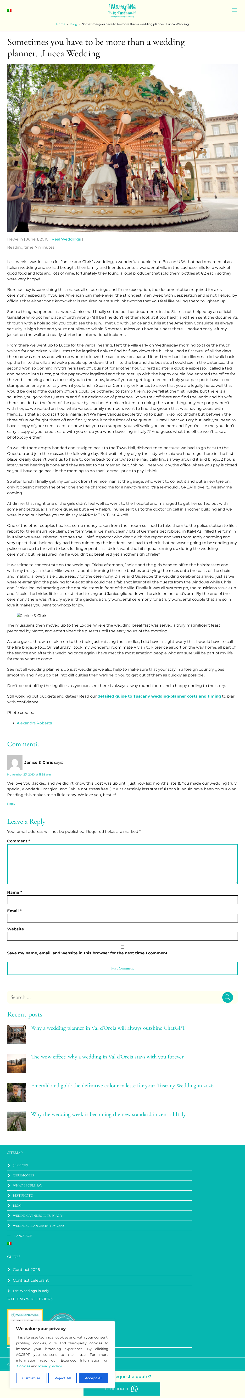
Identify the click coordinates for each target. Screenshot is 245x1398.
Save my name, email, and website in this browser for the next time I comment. (87, 953)
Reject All (63, 1378)
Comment (18, 841)
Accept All (93, 1378)
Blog (73, 24)
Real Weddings (66, 239)
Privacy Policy (50, 1366)
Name (14, 892)
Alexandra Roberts (34, 723)
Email (14, 911)
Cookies (23, 1366)
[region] (62, 1354)
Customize (31, 1378)
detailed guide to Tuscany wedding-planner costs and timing (159, 696)
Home (60, 24)
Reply (11, 803)
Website (15, 929)
